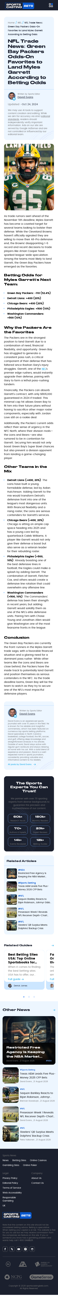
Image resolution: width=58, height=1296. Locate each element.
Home (11, 23)
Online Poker (30, 1165)
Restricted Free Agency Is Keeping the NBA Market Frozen (32, 875)
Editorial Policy (10, 1183)
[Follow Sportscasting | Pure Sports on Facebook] (5, 1249)
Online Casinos (38, 1160)
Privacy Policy (10, 1178)
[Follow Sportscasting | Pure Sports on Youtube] (18, 1249)
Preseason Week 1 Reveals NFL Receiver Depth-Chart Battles (32, 914)
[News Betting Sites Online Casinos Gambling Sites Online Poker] (51, 5)
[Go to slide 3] (34, 997)
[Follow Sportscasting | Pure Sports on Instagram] (25, 1249)
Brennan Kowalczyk (29, 1101)
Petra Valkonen (27, 1140)
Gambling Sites (11, 1165)
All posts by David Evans (20, 764)
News (6, 1160)
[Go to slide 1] (23, 997)
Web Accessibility (12, 1193)
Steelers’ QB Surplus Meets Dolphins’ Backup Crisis (32, 927)
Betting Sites (19, 1160)
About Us (36, 1178)
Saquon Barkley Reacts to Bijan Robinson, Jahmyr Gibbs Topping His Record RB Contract (34, 901)
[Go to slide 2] (29, 997)
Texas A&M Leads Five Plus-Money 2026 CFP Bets (33, 888)
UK (4, 1206)
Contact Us (37, 1183)
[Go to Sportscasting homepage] (19, 6)
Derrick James (20, 986)
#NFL (21, 896)
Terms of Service (12, 1188)
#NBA (21, 870)
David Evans (12, 1061)
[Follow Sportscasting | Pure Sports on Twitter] (12, 1249)
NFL (19, 23)
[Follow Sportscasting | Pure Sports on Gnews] (32, 1249)
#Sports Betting (27, 883)
